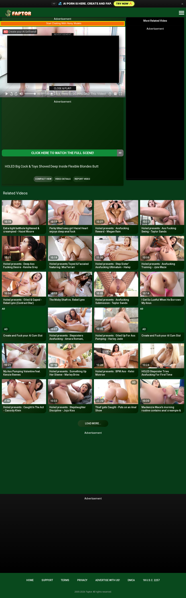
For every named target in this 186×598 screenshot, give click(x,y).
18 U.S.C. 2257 (151, 580)
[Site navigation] (181, 12)
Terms (65, 580)
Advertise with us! (107, 580)
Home (30, 580)
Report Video (82, 179)
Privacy (82, 580)
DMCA (131, 580)
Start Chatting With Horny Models (63, 23)
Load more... (93, 423)
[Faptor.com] (19, 13)
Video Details (63, 179)
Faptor (89, 592)
